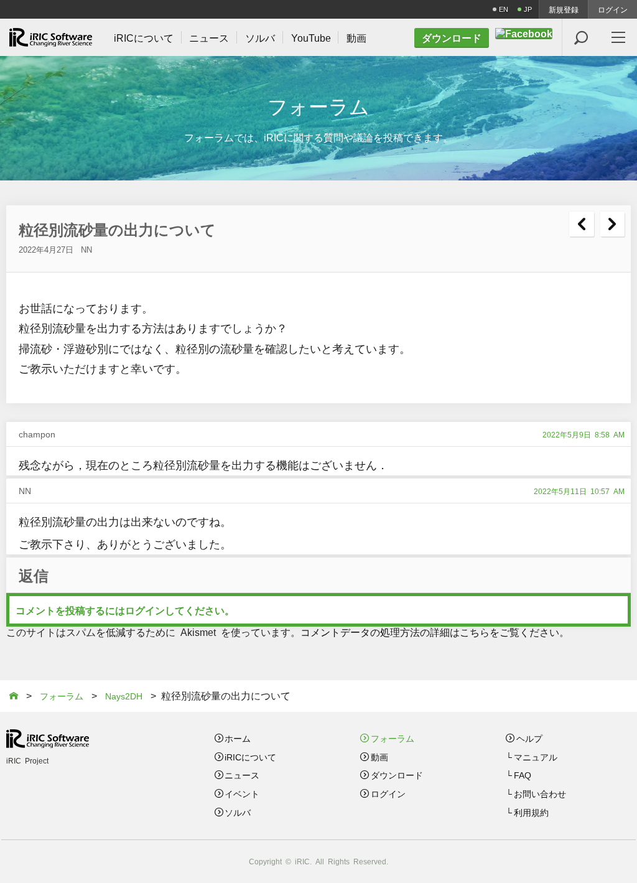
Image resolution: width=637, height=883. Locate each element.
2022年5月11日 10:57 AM (579, 491)
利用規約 (531, 812)
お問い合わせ (540, 793)
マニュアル (535, 756)
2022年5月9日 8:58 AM (583, 434)
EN (503, 9)
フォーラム (392, 738)
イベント (242, 793)
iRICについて (250, 756)
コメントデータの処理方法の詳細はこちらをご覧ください (429, 632)
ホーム (238, 738)
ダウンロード (397, 774)
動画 (379, 756)
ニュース (242, 774)
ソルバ (238, 812)
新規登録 (564, 9)
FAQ (522, 774)
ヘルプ (529, 738)
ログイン (613, 9)
